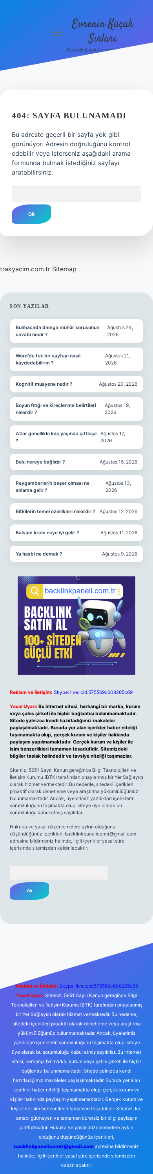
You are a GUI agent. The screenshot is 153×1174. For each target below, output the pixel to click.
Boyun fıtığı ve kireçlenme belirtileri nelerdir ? (56, 408)
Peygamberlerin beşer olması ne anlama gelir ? (52, 486)
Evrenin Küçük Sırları (102, 32)
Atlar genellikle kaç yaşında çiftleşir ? (56, 437)
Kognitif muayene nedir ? (44, 384)
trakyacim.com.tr (25, 269)
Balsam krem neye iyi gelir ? (47, 532)
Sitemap (64, 269)
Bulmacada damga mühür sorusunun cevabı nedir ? (57, 330)
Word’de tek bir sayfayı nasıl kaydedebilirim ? (48, 359)
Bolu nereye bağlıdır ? (40, 462)
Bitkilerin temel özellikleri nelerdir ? (55, 511)
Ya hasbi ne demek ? (39, 554)
